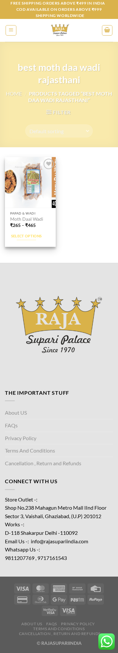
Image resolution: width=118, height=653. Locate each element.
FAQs (11, 425)
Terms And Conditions (30, 450)
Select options (26, 236)
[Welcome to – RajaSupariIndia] (59, 30)
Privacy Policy (20, 438)
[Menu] (11, 30)
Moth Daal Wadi (26, 219)
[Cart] (107, 30)
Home (14, 93)
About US (16, 412)
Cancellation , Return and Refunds (43, 463)
